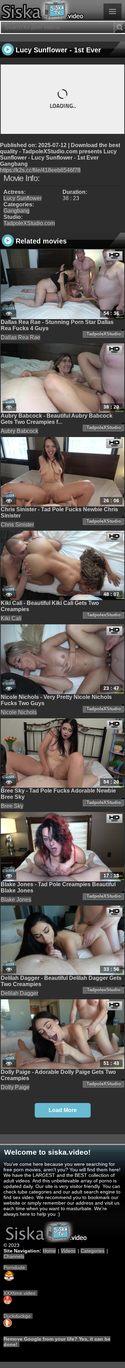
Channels (13, 1256)
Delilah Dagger (19, 993)
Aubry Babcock (19, 431)
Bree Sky (12, 806)
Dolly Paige (15, 1087)
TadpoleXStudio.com (29, 223)
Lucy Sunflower (22, 198)
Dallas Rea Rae (20, 337)
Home (49, 1251)
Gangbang (16, 211)
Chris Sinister (17, 525)
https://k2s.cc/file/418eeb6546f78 (40, 170)
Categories (93, 1251)
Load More (63, 1110)
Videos (68, 1251)
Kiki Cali (11, 618)
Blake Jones (16, 900)
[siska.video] (62, 10)
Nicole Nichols (19, 712)
